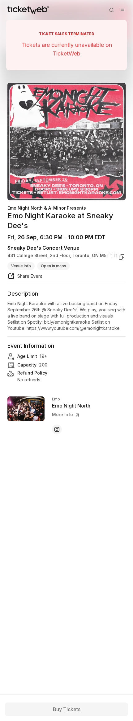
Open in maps (53, 266)
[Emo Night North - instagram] (57, 429)
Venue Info (21, 266)
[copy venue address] (122, 257)
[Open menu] (122, 10)
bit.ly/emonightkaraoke (67, 322)
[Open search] (111, 10)
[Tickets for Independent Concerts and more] (28, 10)
